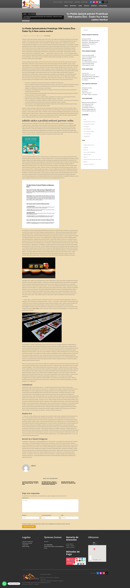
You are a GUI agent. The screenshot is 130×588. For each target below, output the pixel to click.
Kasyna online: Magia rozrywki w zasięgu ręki (68, 482)
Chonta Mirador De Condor (88, 65)
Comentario (25, 498)
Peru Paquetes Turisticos (88, 124)
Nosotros (85, 157)
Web (62, 515)
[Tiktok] (103, 2)
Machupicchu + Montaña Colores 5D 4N (91, 40)
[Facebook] (91, 2)
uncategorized (86, 136)
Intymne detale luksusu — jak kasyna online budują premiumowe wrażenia (49, 483)
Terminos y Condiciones (88, 164)
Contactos (85, 147)
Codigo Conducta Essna (88, 145)
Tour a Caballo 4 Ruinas (87, 106)
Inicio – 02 (85, 149)
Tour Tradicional (87, 133)
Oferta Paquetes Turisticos (89, 121)
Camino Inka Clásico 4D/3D (88, 55)
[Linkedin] (100, 2)
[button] (4, 583)
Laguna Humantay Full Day (88, 63)
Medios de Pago (84, 2)
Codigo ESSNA (77, 2)
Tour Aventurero (87, 129)
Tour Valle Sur (85, 80)
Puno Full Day (85, 89)
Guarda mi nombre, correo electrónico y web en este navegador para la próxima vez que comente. (46, 524)
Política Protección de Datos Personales (92, 159)
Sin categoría (47, 35)
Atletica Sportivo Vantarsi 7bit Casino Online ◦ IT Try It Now (30, 483)
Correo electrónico (47, 515)
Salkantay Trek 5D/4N (87, 58)
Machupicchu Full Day (87, 88)
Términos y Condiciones (58, 2)
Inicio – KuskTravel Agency (89, 152)
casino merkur (36, 308)
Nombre (24, 515)
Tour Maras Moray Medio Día (88, 78)
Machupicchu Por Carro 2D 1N (88, 44)
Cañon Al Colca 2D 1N (86, 93)
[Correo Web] (97, 2)
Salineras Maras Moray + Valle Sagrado (90, 76)
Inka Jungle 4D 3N (86, 47)
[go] (105, 30)
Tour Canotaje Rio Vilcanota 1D (89, 111)
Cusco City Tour (85, 73)
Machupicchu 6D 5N (86, 39)
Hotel (84, 119)
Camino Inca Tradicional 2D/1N (89, 57)
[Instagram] (94, 2)
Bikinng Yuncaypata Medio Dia (88, 109)
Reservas (85, 161)
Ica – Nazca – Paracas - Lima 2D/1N (89, 94)
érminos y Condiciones (28, 541)
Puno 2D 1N (84, 91)
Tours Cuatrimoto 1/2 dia (87, 104)
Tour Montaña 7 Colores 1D (88, 107)
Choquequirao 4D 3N (86, 60)
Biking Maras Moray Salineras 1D (89, 102)
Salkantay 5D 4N (85, 45)
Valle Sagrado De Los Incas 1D (88, 75)
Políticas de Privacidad (68, 2)
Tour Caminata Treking (88, 131)
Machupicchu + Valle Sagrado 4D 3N (90, 42)
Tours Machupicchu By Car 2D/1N (89, 62)
